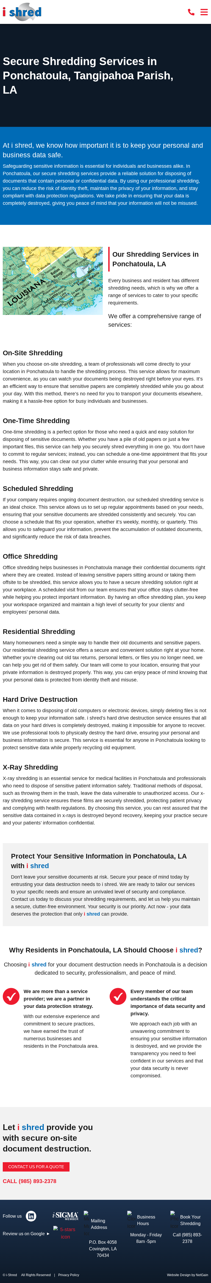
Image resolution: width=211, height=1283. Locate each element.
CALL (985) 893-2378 (29, 1181)
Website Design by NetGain (187, 1275)
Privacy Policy (68, 1275)
